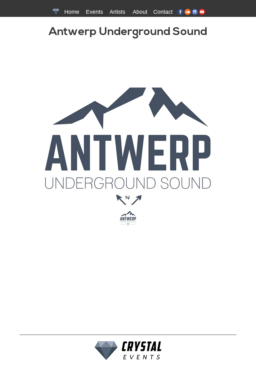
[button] (128, 218)
